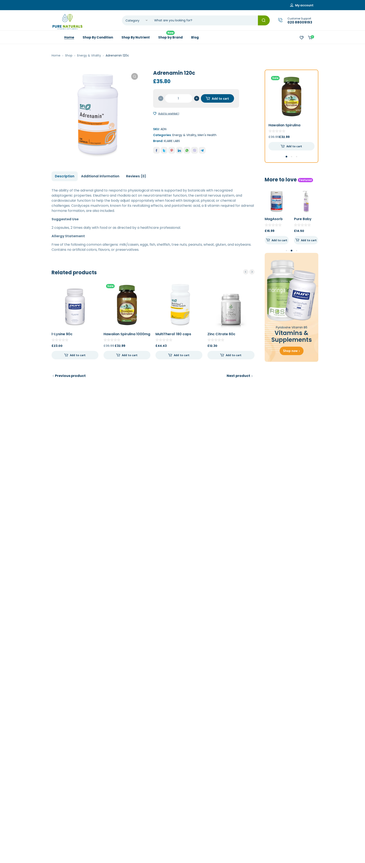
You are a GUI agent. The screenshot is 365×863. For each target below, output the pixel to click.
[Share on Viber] (194, 150)
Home (56, 55)
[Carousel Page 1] (286, 250)
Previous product (70, 375)
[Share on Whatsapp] (187, 150)
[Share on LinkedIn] (179, 150)
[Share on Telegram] (202, 150)
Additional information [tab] (100, 176)
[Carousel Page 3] (296, 156)
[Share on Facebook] (156, 150)
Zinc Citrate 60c (221, 334)
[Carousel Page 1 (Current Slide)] (286, 156)
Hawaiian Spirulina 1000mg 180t (127, 336)
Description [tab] (64, 176)
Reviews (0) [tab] (136, 176)
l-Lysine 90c (62, 334)
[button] (134, 76)
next (252, 271)
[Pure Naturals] (67, 21)
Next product (238, 375)
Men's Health (207, 135)
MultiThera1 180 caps (173, 334)
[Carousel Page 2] (291, 156)
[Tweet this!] (164, 150)
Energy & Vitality (89, 55)
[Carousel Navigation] (249, 271)
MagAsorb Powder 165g (276, 221)
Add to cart (220, 98)
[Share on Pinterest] (171, 150)
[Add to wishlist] (155, 113)
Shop (68, 55)
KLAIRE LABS (172, 141)
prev (245, 271)
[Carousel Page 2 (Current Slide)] (291, 250)
